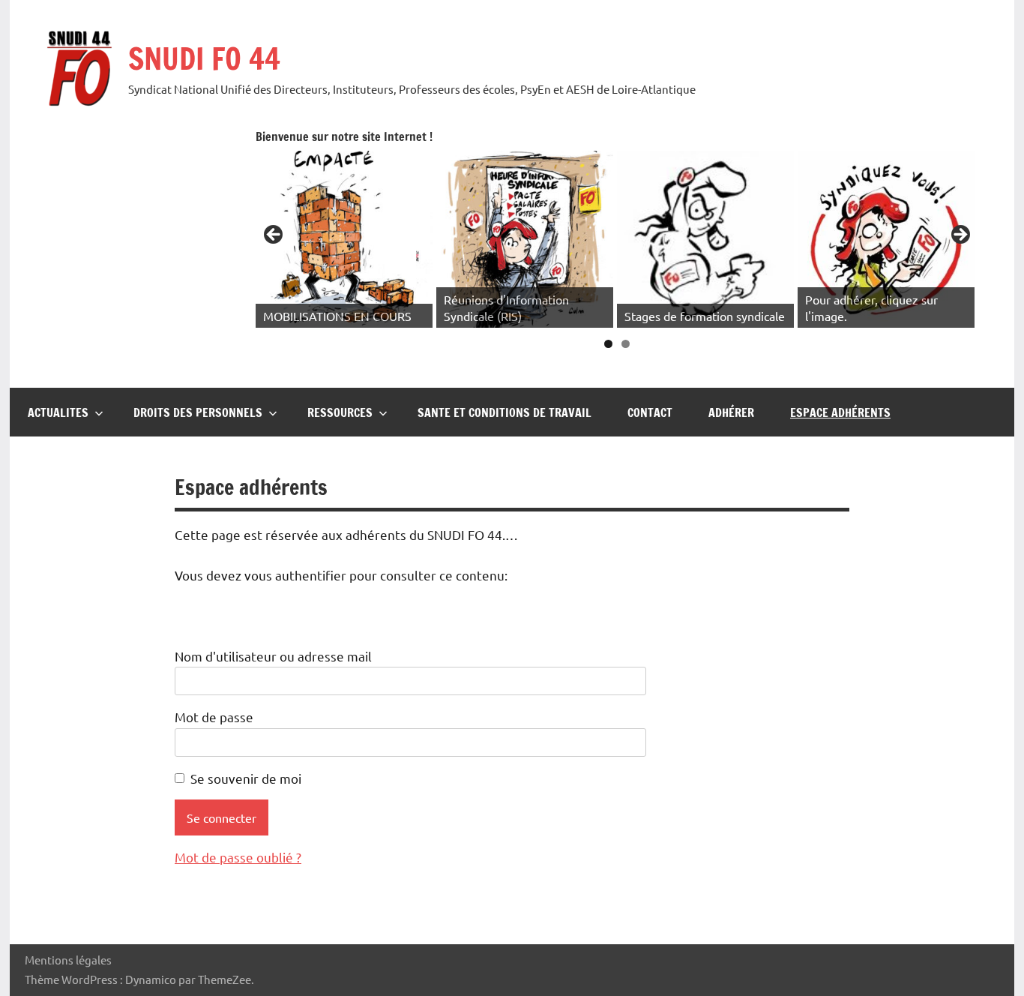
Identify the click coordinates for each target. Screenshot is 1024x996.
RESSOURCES (340, 412)
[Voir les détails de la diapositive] (344, 239)
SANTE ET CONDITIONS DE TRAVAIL (504, 412)
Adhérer (731, 412)
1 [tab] (608, 344)
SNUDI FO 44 (204, 58)
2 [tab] (625, 344)
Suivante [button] (959, 235)
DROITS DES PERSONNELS (197, 412)
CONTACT (649, 412)
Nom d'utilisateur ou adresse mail (273, 656)
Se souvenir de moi (245, 778)
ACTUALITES (58, 412)
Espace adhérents (840, 412)
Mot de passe (214, 716)
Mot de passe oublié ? (238, 857)
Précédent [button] (274, 235)
